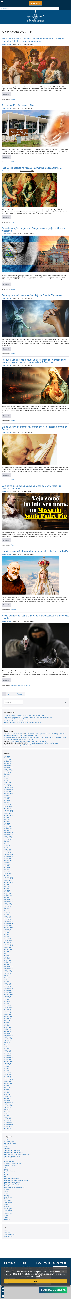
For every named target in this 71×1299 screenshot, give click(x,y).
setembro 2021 (8, 860)
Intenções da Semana (10, 1165)
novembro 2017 (8, 946)
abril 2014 (7, 1026)
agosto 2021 (7, 862)
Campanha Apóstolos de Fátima (20, 685)
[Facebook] (3, 1288)
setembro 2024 (8, 793)
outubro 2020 (8, 881)
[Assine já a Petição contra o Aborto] (35, 128)
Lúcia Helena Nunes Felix (11, 737)
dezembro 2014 (8, 1011)
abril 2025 (7, 780)
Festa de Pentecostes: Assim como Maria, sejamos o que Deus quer (24, 715)
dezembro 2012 (8, 1055)
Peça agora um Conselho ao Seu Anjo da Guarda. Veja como (32, 295)
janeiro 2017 (7, 964)
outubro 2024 (8, 791)
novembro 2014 (8, 1013)
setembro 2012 (8, 1061)
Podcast (6, 1193)
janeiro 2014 (7, 1031)
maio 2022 (7, 845)
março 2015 (7, 1005)
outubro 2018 (8, 925)
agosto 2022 (7, 840)
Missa (12, 222)
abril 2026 (7, 758)
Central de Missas (9, 1158)
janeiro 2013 (7, 1054)
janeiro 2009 (7, 1128)
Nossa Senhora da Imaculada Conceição (16, 1180)
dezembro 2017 (8, 944)
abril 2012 (7, 1070)
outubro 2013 (8, 1037)
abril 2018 (7, 936)
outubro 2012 (8, 1059)
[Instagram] (3, 1292)
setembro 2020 (8, 882)
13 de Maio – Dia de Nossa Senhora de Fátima (17, 721)
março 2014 (7, 1028)
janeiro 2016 (7, 987)
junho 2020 (7, 888)
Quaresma (7, 1195)
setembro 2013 (8, 1039)
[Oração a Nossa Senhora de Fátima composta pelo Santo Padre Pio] (30, 575)
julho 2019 (7, 909)
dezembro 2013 (8, 1033)
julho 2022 (7, 842)
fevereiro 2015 (8, 1007)
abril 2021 (7, 869)
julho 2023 (7, 819)
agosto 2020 (7, 884)
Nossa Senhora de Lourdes (12, 1186)
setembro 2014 (8, 1016)
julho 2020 (7, 886)
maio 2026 (7, 756)
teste (5, 1212)
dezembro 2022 (8, 832)
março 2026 (7, 760)
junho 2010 (7, 1111)
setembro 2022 (8, 838)
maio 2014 (7, 1024)
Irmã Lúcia (7, 1167)
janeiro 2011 (7, 1098)
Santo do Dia (7, 1201)
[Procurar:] (13, 702)
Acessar (6, 1230)
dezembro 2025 (8, 765)
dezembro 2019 (8, 899)
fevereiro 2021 (8, 873)
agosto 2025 (7, 773)
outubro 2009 (8, 1126)
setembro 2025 (8, 771)
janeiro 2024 (7, 808)
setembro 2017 (8, 949)
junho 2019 (7, 910)
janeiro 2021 (7, 875)
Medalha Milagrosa (9, 1171)
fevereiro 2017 (8, 962)
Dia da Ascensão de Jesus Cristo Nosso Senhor (18, 719)
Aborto (6, 1139)
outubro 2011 (8, 1082)
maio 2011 (7, 1091)
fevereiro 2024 (8, 806)
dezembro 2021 (8, 855)
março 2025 (7, 782)
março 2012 (7, 1072)
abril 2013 (7, 1048)
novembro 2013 (8, 1035)
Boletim (13, 99)
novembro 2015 (8, 990)
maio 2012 (7, 1069)
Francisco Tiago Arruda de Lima (13, 734)
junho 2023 (7, 821)
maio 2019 (7, 912)
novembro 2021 (8, 856)
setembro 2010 (8, 1106)
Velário (6, 1215)
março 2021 (7, 871)
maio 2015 (7, 1002)
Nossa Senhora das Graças (12, 1182)
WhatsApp (7, 1219)
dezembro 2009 (8, 1122)
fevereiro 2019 (8, 918)
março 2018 (7, 938)
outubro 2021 (8, 858)
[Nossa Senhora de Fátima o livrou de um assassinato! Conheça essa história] (35, 645)
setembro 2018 (8, 927)
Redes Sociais (8, 1197)
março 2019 (7, 916)
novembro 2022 (8, 834)
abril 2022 (7, 847)
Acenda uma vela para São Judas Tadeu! (22, 745)
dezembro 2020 (8, 877)
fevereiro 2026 (8, 762)
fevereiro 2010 (8, 1119)
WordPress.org (8, 1236)
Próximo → (20, 694)
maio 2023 (7, 823)
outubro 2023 (8, 814)
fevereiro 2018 (8, 940)
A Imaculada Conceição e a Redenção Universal (44, 743)
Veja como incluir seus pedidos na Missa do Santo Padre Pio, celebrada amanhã (32, 487)
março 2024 (7, 804)
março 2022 (7, 849)
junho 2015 (7, 1000)
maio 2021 (7, 868)
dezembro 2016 (8, 966)
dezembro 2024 (8, 788)
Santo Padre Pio (8, 1202)
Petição (6, 1191)
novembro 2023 (8, 812)
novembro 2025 (8, 767)
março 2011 (7, 1095)
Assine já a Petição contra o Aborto (19, 105)
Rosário (6, 1199)
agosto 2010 (7, 1108)
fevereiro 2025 (8, 784)
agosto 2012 (7, 1063)
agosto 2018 (7, 929)
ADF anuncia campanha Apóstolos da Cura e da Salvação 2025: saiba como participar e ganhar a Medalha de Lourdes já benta (35, 734)
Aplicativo (6, 1145)
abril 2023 (7, 825)
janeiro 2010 (7, 1121)
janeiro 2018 (7, 942)
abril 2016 (7, 981)
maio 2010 (7, 1113)
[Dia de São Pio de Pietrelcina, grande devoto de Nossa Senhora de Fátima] (29, 449)
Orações (13, 610)
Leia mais (7, 93)
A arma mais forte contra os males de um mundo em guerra (28, 741)
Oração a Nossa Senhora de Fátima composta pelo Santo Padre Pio (35, 550)
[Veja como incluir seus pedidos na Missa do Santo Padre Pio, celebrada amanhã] (35, 511)
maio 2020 (7, 890)
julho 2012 (7, 1065)
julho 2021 (7, 864)
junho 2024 (7, 799)
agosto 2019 (7, 907)
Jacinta (6, 1169)
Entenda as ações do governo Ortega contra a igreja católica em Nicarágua (33, 229)
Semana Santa (8, 1210)
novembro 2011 (8, 1080)
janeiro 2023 (7, 830)
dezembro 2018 (8, 922)
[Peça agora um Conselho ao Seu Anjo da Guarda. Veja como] (35, 318)
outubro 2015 (8, 992)
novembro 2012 (8, 1057)
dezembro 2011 (8, 1078)
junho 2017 (7, 955)
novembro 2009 (8, 1124)
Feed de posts (8, 1232)
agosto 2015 (7, 996)
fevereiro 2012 (8, 1074)
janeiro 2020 (7, 897)
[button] (35, 3)
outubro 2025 (8, 769)
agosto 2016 (7, 974)
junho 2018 (7, 933)
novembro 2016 (8, 968)
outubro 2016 (8, 970)
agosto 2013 (7, 1041)
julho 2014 (7, 1020)
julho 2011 (7, 1087)
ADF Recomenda (9, 1141)
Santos (6, 1204)
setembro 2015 (8, 994)
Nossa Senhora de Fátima (11, 1184)
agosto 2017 (7, 951)
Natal (5, 1176)
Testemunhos (8, 1214)
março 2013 (7, 1050)
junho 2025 (7, 776)
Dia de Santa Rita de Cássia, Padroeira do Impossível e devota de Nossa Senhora (28, 717)
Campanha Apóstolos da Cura (12, 1150)
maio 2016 (7, 979)
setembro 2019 (8, 905)
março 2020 (7, 894)
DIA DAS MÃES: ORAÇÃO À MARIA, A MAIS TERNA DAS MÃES (22, 723)
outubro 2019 (8, 903)
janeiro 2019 (7, 920)
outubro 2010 (8, 1104)
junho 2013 (7, 1044)
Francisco (6, 1160)
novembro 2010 (8, 1102)
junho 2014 (7, 1022)
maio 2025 (7, 778)
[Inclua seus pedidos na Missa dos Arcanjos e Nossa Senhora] (29, 190)
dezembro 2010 (8, 1100)
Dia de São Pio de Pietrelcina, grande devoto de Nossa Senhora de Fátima (34, 428)
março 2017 (7, 961)
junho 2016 (7, 977)
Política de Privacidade (20, 1274)
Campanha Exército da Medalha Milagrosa (16, 1154)
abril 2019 (7, 914)
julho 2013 (7, 1042)
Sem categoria (8, 1208)
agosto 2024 (7, 795)
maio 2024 (7, 801)
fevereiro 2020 (8, 895)
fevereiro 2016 (8, 985)
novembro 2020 (8, 879)
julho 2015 (7, 998)
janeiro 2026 (7, 763)
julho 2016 (7, 975)
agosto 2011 (7, 1085)
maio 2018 (7, 935)
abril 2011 (7, 1093)
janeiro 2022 (7, 853)
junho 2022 (7, 843)
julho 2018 (7, 931)
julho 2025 (7, 775)
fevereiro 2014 (8, 1029)
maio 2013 (7, 1046)
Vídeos (6, 1217)
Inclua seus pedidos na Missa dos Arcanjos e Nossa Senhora (31, 167)
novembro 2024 (8, 789)
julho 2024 (7, 797)
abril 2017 (7, 959)
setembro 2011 (8, 1083)
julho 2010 (7, 1109)
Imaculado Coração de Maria (12, 1163)
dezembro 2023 (8, 810)
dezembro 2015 (8, 989)
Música (6, 1175)
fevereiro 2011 (8, 1096)
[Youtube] (3, 1296)
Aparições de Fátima (10, 1143)
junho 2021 (7, 866)
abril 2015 (7, 1003)
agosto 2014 (7, 1018)
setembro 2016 (8, 972)
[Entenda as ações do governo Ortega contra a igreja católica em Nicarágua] (35, 254)
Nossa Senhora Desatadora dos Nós (14, 1188)
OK (35, 1281)
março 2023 (7, 827)
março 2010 (7, 1117)
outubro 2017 (8, 948)
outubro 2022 (8, 836)
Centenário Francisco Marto (12, 1156)
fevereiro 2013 (8, 1052)
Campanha (7, 1149)
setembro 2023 (8, 815)
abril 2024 (7, 802)
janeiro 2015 (7, 1009)
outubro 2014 (8, 1015)
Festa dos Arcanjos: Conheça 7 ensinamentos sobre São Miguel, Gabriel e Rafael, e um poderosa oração (33, 40)
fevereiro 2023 (8, 829)
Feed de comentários (10, 1234)
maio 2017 (7, 957)
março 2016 (7, 983)
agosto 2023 (7, 817)
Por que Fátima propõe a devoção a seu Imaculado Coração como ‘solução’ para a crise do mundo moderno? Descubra (34, 361)
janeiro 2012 (7, 1076)
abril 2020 (7, 892)
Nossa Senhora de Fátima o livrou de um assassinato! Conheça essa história (35, 617)
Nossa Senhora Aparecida (11, 1178)
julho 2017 (7, 953)
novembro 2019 (8, 901)
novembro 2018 (8, 923)
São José (6, 1206)
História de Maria (9, 1162)
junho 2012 (7, 1067)
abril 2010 (7, 1115)
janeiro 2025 (7, 786)
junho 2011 (7, 1089)
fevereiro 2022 (8, 851)
